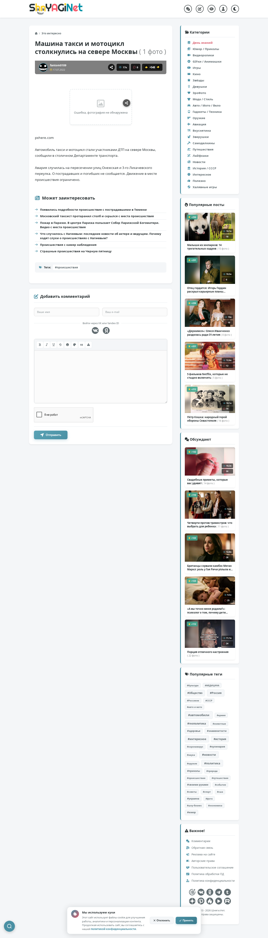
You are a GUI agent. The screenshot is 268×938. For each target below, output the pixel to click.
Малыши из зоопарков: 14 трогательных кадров (208, 246)
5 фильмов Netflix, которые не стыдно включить (207, 375)
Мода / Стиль (203, 99)
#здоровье (193, 731)
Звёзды (198, 80)
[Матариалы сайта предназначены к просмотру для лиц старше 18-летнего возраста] (192, 892)
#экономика (215, 805)
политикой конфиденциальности (113, 929)
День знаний (203, 43)
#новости (209, 755)
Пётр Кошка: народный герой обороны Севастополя (208, 418)
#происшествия (66, 267)
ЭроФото (199, 93)
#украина (193, 798)
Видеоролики (203, 55)
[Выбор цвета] (74, 344)
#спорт (207, 791)
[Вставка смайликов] (67, 344)
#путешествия (220, 778)
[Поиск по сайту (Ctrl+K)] (9, 926)
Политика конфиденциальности (213, 880)
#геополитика (196, 723)
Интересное (202, 174)
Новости (199, 162)
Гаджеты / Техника (207, 112)
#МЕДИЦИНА (212, 685)
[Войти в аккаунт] (223, 9)
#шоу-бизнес (194, 805)
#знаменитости (217, 731)
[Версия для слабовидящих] (211, 9)
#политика (212, 763)
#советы (192, 791)
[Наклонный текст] (46, 344)
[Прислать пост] (200, 9)
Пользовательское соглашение (212, 867)
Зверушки (201, 137)
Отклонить (163, 920)
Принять (188, 920)
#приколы (193, 771)
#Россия (216, 693)
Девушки (200, 86)
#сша (220, 791)
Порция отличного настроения (208, 653)
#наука (191, 754)
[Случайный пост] (188, 9)
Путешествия (203, 149)
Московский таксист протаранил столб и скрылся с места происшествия (97, 216)
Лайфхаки (201, 156)
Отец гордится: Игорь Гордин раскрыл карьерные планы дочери (206, 289)
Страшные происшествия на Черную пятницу (76, 251)
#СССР (208, 700)
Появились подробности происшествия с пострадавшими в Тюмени (93, 209)
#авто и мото (194, 707)
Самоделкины (204, 143)
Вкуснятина (202, 130)
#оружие (192, 763)
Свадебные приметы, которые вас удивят (207, 481)
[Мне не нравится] (158, 67)
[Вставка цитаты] (81, 344)
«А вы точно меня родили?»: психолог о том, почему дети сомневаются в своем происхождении (206, 610)
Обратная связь (202, 848)
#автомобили (198, 715)
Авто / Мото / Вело (207, 105)
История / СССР (204, 168)
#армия (221, 715)
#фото (209, 798)
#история (220, 739)
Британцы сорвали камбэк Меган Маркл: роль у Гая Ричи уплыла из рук (209, 567)
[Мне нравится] (146, 67)
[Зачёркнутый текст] (60, 344)
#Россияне (193, 700)
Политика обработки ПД (207, 874)
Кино (197, 74)
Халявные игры (205, 187)
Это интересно (51, 33)
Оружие (199, 118)
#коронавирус (195, 746)
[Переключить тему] (235, 9)
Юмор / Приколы (206, 49)
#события (220, 784)
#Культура (193, 685)
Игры (197, 68)
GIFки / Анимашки (207, 61)
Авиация (199, 124)
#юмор (191, 812)
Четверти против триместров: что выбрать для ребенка (209, 524)
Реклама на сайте (203, 854)
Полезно (199, 181)
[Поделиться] (111, 67)
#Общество (194, 693)
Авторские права (203, 861)
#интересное (197, 739)
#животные (219, 723)
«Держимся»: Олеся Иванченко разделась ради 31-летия (209, 332)
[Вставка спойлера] (88, 344)
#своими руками (197, 784)
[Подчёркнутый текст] (53, 344)
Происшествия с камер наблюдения (68, 245)
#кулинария (217, 746)
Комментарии (200, 841)
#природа (212, 770)
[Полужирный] (39, 344)
